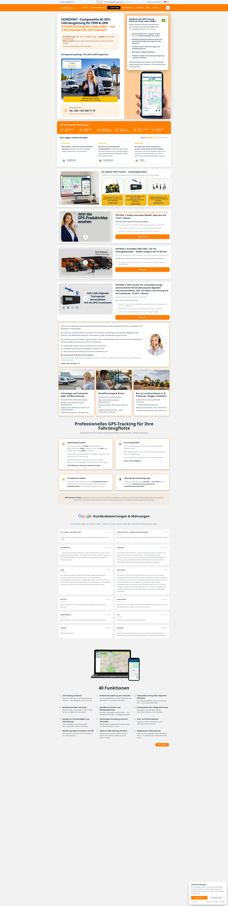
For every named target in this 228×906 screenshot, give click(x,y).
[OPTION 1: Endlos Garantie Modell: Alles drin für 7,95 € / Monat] (85, 226)
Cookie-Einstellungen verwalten (215, 902)
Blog (148, 8)
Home (85, 8)
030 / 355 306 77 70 (67, 2)
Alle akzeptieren (199, 898)
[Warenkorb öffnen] (168, 7)
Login (155, 8)
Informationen (127, 8)
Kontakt (140, 8)
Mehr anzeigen (162, 745)
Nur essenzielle (216, 898)
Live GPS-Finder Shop (98, 8)
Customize (194, 902)
